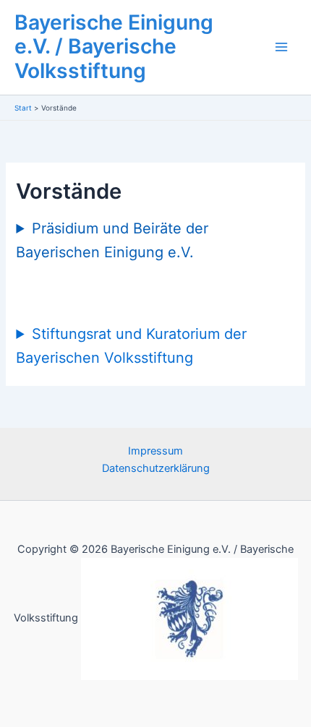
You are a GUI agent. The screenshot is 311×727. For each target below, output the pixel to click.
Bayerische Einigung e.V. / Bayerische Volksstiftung (113, 47)
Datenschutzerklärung (156, 468)
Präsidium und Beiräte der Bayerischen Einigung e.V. (112, 240)
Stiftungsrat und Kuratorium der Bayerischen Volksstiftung (131, 345)
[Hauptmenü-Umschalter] (281, 48)
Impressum (155, 450)
